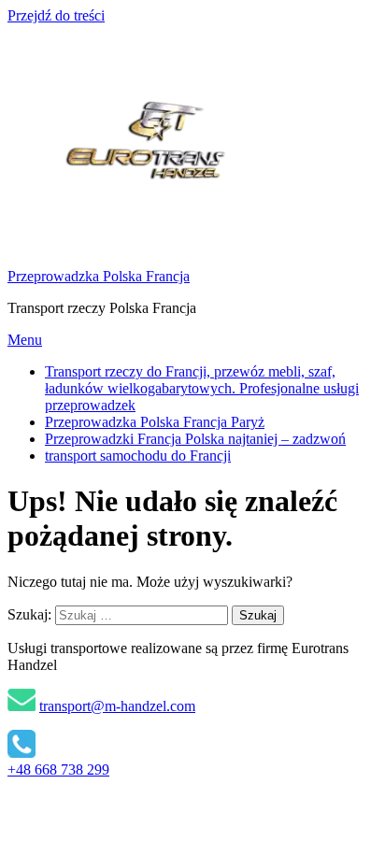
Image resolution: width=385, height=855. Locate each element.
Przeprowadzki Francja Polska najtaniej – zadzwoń (195, 439)
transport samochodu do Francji (138, 455)
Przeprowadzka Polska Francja (98, 276)
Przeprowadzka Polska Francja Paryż (154, 422)
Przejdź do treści (56, 15)
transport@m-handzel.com (117, 706)
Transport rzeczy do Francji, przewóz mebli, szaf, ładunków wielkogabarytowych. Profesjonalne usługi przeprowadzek (202, 388)
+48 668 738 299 (58, 769)
